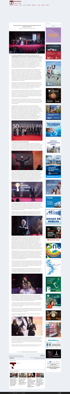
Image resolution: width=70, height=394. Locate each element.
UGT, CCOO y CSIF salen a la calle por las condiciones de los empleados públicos (40, 382)
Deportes (29, 5)
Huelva (39, 5)
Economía (16, 5)
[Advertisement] (35, 14)
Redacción (25, 28)
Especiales (34, 5)
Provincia (43, 5)
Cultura (24, 5)
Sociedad (11, 5)
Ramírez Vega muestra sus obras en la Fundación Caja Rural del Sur (22, 381)
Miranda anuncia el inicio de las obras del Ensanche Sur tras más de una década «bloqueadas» (31, 382)
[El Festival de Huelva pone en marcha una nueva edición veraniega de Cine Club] (14, 375)
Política (20, 5)
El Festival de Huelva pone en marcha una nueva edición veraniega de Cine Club (14, 382)
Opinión (47, 5)
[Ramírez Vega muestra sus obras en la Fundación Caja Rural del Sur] (23, 375)
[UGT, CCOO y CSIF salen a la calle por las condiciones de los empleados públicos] (40, 375)
